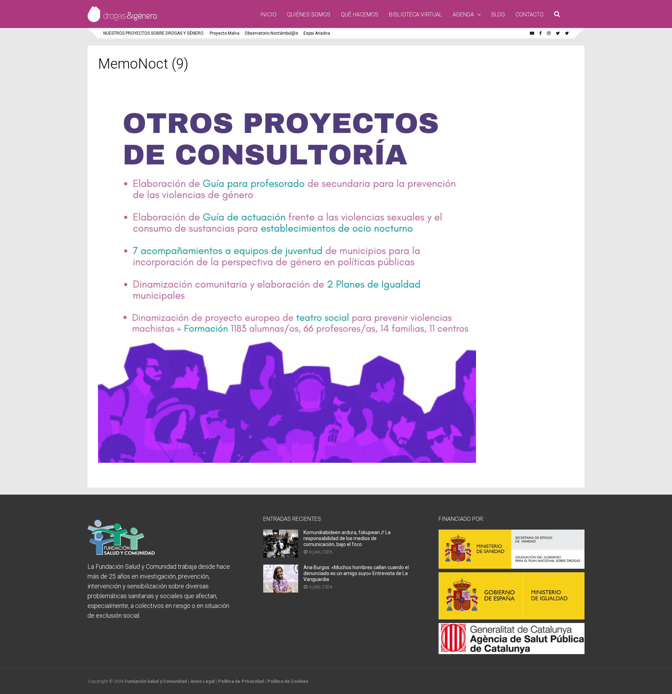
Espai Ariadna (316, 33)
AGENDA (463, 14)
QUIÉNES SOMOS (308, 14)
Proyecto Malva (224, 33)
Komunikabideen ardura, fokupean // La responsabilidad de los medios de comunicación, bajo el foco (347, 538)
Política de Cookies (287, 681)
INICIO (268, 14)
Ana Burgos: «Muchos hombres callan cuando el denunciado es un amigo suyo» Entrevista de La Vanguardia (356, 573)
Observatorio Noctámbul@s (271, 33)
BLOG (498, 14)
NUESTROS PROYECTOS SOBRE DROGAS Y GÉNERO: (153, 33)
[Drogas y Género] (122, 20)
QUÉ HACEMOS (359, 14)
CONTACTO (530, 14)
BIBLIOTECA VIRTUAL (415, 14)
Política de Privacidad (241, 681)
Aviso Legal (202, 681)
